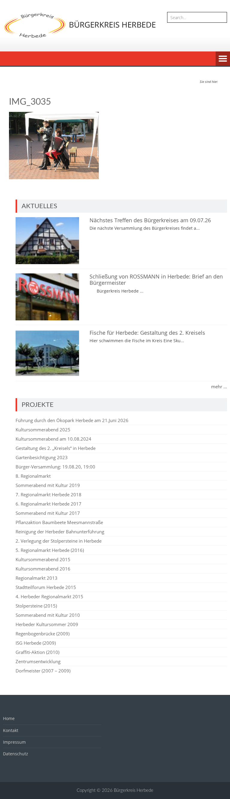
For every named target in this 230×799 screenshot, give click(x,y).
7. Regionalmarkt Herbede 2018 (48, 494)
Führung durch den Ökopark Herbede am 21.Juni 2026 (72, 420)
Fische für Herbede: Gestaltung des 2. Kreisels (147, 332)
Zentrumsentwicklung (38, 661)
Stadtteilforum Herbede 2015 (46, 587)
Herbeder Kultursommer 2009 (47, 624)
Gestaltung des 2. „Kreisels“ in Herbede (56, 448)
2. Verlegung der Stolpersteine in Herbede (59, 541)
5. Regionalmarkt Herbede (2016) (50, 550)
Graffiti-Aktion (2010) (37, 652)
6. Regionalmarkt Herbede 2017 (48, 504)
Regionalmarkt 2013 (37, 578)
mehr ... (219, 386)
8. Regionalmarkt (33, 476)
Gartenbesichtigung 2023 (42, 457)
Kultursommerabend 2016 (43, 569)
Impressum (14, 742)
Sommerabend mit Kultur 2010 (48, 615)
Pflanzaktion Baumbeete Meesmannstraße (59, 522)
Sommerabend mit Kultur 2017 (48, 513)
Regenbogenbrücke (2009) (42, 634)
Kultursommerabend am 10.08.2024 (53, 439)
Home (9, 718)
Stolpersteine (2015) (36, 606)
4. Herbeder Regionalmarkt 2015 (49, 596)
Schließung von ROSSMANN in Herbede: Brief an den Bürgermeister (156, 280)
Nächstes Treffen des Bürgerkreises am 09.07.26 (150, 220)
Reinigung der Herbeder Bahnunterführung (60, 532)
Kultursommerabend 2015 (43, 559)
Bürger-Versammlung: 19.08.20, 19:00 (55, 467)
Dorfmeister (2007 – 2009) (43, 671)
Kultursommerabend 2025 (43, 430)
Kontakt (10, 730)
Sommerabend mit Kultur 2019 (48, 485)
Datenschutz (15, 754)
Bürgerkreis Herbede (133, 790)
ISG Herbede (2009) (36, 643)
